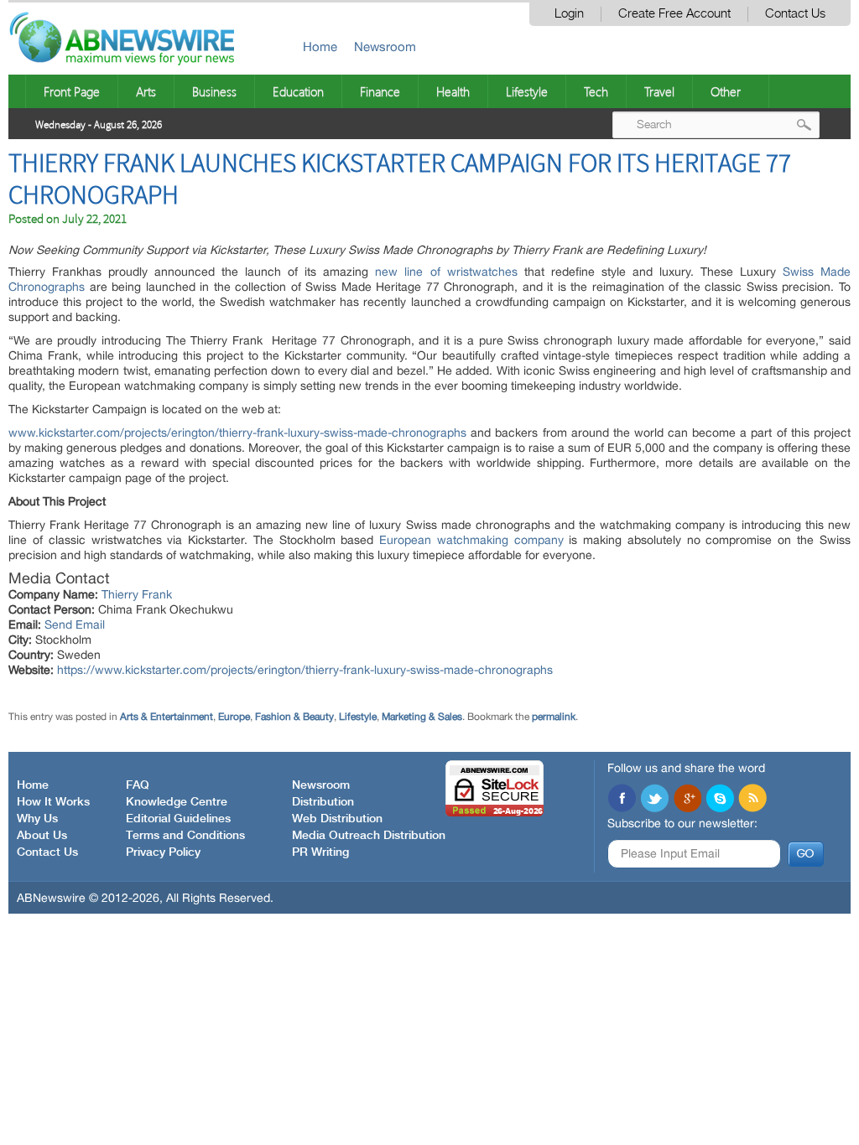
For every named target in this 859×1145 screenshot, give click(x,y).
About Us (42, 836)
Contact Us (795, 14)
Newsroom (385, 46)
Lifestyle (527, 91)
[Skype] (719, 800)
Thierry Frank (137, 594)
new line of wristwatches (446, 271)
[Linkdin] (687, 800)
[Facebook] (621, 800)
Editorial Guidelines (178, 819)
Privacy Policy (163, 852)
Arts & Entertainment (166, 717)
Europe (234, 717)
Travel (659, 91)
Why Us (37, 819)
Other (726, 91)
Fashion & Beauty (294, 717)
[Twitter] (654, 800)
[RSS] (752, 800)
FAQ (137, 785)
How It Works (53, 802)
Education (298, 91)
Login (569, 14)
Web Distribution (337, 819)
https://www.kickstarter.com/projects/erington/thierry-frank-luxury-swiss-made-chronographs (305, 669)
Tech (596, 91)
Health (453, 91)
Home (320, 46)
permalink (553, 717)
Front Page (72, 91)
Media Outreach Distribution (368, 836)
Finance (380, 91)
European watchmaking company (471, 540)
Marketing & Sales (422, 717)
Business (214, 91)
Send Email (74, 624)
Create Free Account (674, 14)
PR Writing (320, 852)
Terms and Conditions (185, 836)
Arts (146, 91)
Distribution (323, 802)
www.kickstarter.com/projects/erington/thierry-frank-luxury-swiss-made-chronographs (237, 432)
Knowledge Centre (176, 802)
